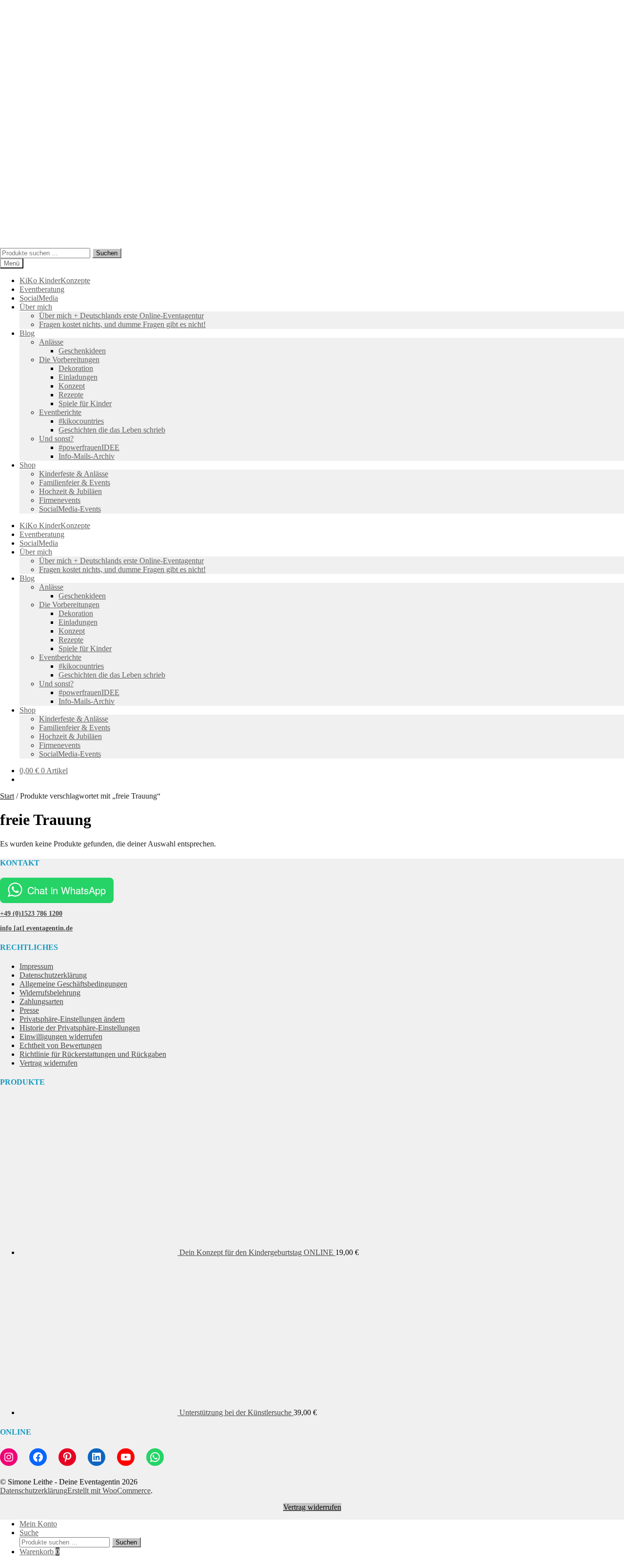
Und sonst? (56, 438)
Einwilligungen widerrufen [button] (61, 1036)
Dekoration (75, 368)
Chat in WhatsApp (66, 890)
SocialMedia (39, 298)
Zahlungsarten (41, 1001)
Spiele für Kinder (85, 403)
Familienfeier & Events (74, 482)
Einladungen (78, 377)
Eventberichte (60, 412)
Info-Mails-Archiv (86, 456)
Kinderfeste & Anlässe (73, 474)
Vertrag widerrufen (49, 1063)
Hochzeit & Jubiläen (70, 491)
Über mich (36, 307)
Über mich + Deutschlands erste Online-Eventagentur (121, 315)
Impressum (36, 966)
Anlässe (51, 342)
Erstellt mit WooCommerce (109, 1490)
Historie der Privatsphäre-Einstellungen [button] (80, 1028)
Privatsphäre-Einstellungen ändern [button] (72, 1019)
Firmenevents (59, 500)
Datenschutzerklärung (53, 975)
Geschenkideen (82, 351)
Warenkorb (39, 1551)
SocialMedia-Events (70, 509)
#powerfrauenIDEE (88, 447)
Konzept (71, 386)
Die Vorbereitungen (69, 359)
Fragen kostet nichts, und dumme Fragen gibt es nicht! (122, 324)
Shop (28, 465)
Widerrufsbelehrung (50, 992)
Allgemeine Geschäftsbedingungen (73, 984)
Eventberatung (42, 289)
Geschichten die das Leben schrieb (111, 430)
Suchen (106, 253)
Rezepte (70, 395)
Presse (29, 1010)
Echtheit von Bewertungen (61, 1045)
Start (7, 796)
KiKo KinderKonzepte (55, 280)
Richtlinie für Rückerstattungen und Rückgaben (93, 1054)
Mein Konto (38, 1524)
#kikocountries (81, 421)
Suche (29, 1532)
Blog (27, 333)
